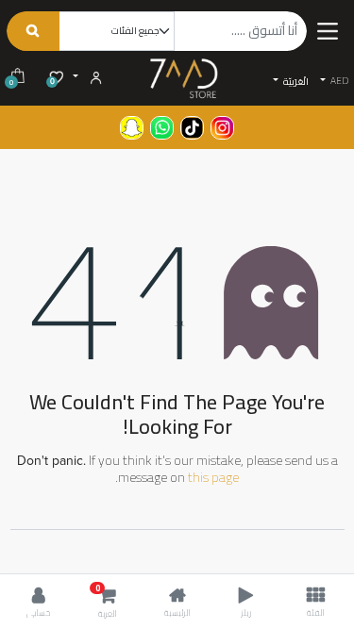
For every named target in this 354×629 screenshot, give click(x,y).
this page (213, 477)
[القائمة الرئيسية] (327, 30)
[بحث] (32, 31)
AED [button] (338, 81)
